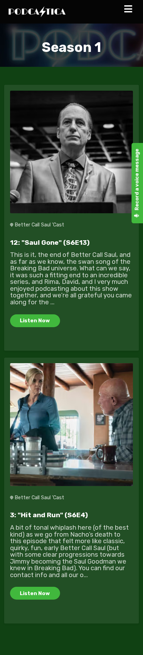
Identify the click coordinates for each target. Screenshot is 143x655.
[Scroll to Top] (129, 641)
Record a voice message (137, 180)
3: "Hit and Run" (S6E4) (49, 515)
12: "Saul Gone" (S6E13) (50, 242)
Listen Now (35, 320)
